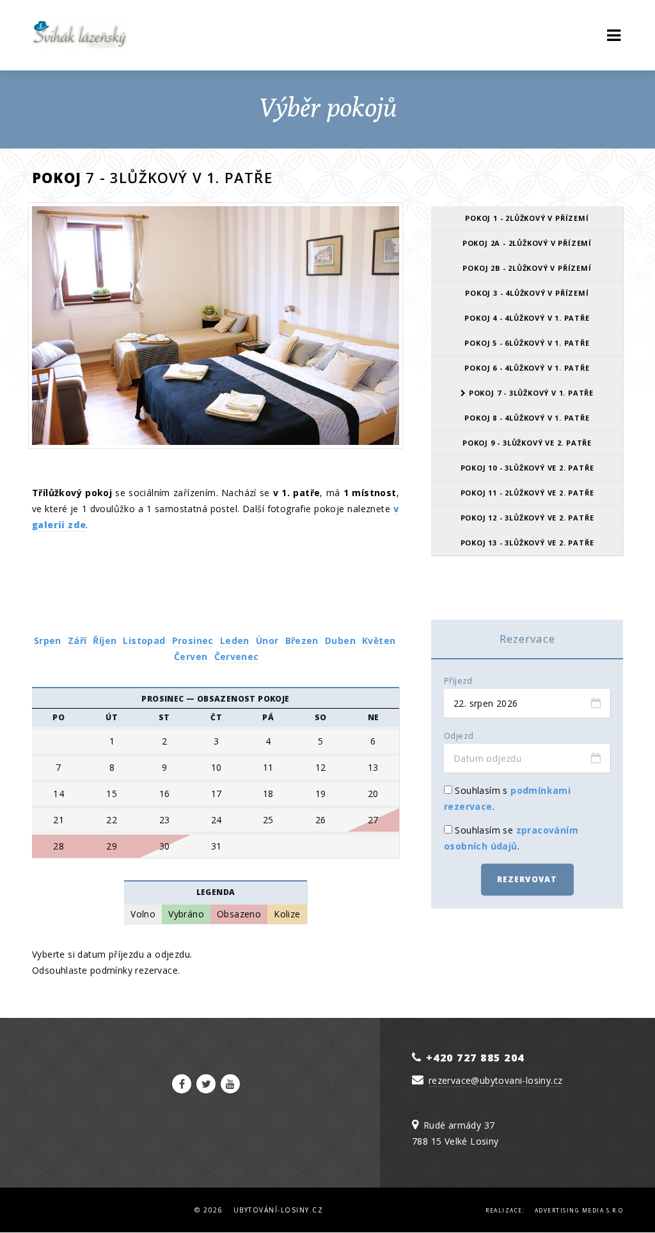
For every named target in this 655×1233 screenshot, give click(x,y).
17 (216, 794)
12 (320, 767)
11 (268, 767)
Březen (302, 640)
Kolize (287, 914)
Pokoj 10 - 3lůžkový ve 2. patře (527, 467)
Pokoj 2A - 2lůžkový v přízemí (527, 243)
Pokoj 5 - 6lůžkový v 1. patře (526, 343)
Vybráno (186, 914)
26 (320, 820)
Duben (340, 640)
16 (164, 794)
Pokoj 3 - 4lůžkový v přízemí (526, 293)
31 (216, 846)
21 (58, 820)
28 (58, 846)
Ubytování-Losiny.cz (278, 1209)
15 (111, 794)
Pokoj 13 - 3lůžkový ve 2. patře (527, 542)
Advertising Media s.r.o (579, 1210)
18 (268, 794)
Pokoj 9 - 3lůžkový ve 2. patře (527, 442)
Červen (190, 656)
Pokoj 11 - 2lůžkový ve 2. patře (527, 492)
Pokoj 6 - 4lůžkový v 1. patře (526, 368)
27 (373, 820)
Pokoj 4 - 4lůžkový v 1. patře (526, 318)
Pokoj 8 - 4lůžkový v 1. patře (526, 418)
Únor (267, 640)
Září (77, 640)
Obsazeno (239, 914)
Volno (142, 914)
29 (111, 846)
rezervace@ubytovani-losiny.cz (496, 1080)
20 (373, 794)
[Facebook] (181, 1083)
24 (216, 820)
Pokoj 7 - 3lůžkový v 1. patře (530, 393)
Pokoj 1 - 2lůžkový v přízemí (526, 218)
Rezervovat (527, 879)
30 (164, 846)
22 (111, 820)
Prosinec (193, 640)
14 (58, 794)
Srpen (47, 640)
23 (164, 820)
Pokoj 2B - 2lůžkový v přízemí (526, 268)
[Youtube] (230, 1083)
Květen (378, 640)
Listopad (144, 640)
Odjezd (458, 735)
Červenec (236, 656)
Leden (234, 640)
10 (216, 767)
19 (320, 794)
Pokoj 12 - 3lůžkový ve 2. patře (527, 517)
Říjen (104, 640)
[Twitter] (206, 1083)
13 (373, 767)
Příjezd (458, 680)
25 (268, 820)
